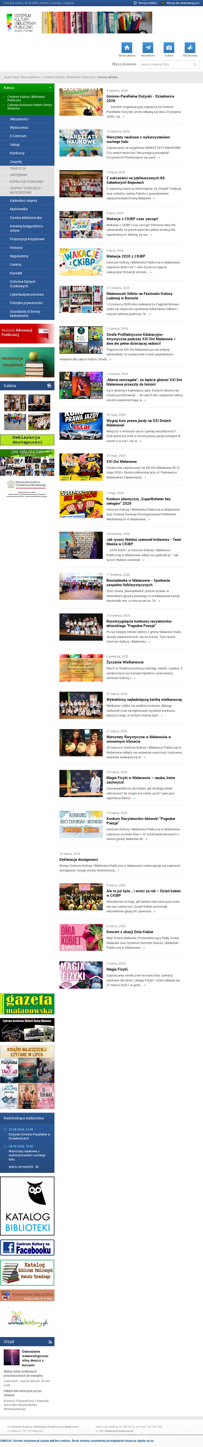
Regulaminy (19, 256)
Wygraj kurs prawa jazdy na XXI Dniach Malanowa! (138, 422)
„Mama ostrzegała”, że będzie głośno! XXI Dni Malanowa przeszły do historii (144, 382)
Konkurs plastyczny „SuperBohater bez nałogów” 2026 (138, 501)
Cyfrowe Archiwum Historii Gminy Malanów (29, 106)
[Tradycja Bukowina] (15, 410)
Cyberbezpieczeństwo (27, 294)
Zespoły (16, 161)
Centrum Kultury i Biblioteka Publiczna (69, 77)
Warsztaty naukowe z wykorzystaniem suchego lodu (138, 139)
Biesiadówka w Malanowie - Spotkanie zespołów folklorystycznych (138, 582)
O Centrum (18, 135)
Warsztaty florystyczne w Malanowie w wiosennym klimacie (138, 739)
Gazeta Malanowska (26, 217)
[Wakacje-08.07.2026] (39, 410)
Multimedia (19, 209)
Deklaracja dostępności (78, 859)
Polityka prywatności (26, 302)
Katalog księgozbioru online (26, 228)
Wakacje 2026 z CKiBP (125, 256)
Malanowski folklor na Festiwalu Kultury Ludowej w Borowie (139, 295)
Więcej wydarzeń (21, 1167)
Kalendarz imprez (23, 200)
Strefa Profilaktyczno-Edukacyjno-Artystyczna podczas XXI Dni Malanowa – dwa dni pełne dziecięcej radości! (141, 339)
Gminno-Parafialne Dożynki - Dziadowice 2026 (140, 98)
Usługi (15, 144)
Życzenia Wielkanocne (125, 661)
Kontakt (16, 273)
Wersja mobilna (147, 2)
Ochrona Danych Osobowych (23, 283)
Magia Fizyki (117, 969)
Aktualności (148, 51)
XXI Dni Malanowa (121, 461)
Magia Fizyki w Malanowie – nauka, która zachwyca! (140, 780)
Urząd (9, 1341)
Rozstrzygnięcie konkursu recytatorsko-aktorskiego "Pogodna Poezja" (139, 623)
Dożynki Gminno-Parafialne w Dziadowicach (29, 1136)
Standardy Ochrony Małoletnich (25, 313)
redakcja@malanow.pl (118, 1430)
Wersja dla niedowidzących (183, 2)
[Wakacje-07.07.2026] (15, 429)
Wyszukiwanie (124, 64)
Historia (16, 247)
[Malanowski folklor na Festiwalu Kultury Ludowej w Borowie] (39, 429)
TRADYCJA (18, 168)
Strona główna (126, 51)
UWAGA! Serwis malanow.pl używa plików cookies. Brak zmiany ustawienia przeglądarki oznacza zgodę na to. (77, 1441)
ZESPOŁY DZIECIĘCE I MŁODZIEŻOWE (26, 190)
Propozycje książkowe (27, 239)
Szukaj (195, 64)
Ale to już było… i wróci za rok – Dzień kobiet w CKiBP (143, 893)
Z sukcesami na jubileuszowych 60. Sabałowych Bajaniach (136, 180)
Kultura (9, 87)
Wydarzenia (190, 51)
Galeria (169, 51)
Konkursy (17, 153)
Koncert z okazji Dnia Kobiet (129, 931)
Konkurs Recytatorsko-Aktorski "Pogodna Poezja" (140, 820)
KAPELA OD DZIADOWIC (27, 182)
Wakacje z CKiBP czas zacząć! (132, 218)
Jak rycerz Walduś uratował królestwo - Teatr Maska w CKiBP (143, 541)
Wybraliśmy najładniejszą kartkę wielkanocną (144, 699)
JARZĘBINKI (18, 175)
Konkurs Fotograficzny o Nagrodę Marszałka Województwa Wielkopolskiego (26, 1405)
